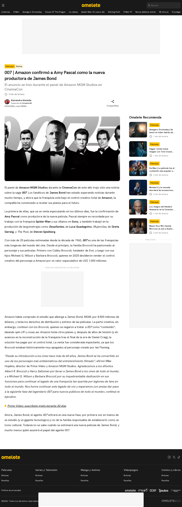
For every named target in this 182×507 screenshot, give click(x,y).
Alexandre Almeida (21, 100)
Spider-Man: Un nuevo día (93, 12)
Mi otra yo (164, 12)
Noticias (5, 475)
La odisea (73, 12)
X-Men (16, 12)
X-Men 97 (127, 12)
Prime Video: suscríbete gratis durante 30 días (36, 406)
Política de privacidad (11, 490)
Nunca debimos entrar (146, 12)
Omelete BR (27, 103)
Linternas (5, 12)
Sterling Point (114, 12)
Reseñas (5, 480)
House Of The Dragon (55, 12)
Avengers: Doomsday (32, 12)
